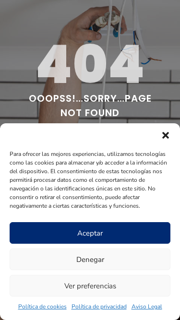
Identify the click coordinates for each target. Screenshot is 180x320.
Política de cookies (42, 306)
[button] (165, 135)
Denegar (90, 259)
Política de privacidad (99, 306)
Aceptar (90, 233)
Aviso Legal (147, 306)
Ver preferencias (90, 286)
